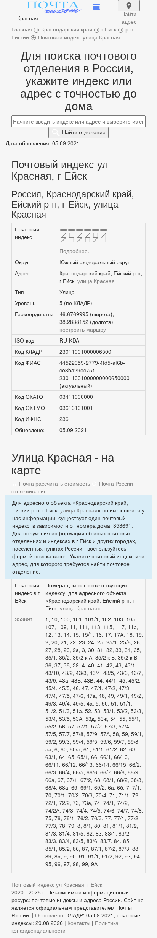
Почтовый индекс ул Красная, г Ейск (56, 884)
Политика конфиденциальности (65, 926)
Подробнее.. (75, 251)
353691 (24, 619)
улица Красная (96, 280)
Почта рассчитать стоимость (54, 483)
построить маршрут (83, 329)
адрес (128, 10)
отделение (84, 132)
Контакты (78, 923)
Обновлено (49, 915)
